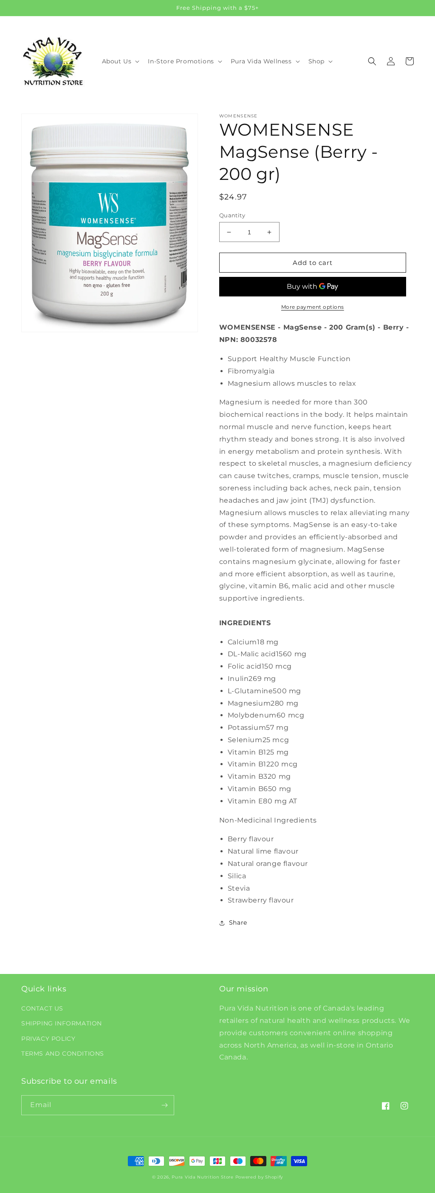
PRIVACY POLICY (48, 1038)
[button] (120, 61)
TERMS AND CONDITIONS (62, 1053)
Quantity (232, 215)
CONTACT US (42, 1008)
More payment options (312, 307)
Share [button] (238, 922)
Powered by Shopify (259, 1177)
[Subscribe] (164, 1105)
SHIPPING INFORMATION (61, 1023)
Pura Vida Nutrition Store (203, 1177)
